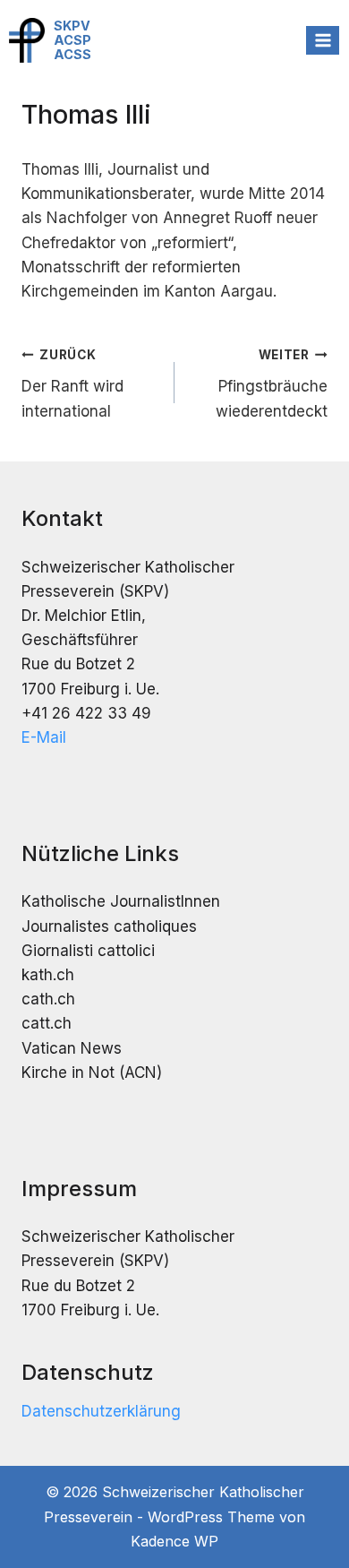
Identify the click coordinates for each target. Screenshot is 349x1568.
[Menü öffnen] (322, 40)
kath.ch (47, 975)
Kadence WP (174, 1541)
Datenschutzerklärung (101, 1411)
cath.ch (48, 999)
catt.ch (46, 1023)
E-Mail (43, 737)
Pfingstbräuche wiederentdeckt (272, 384)
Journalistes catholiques (109, 926)
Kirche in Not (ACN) (91, 1072)
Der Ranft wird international (72, 384)
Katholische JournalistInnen (120, 901)
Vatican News (71, 1048)
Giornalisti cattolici (88, 951)
